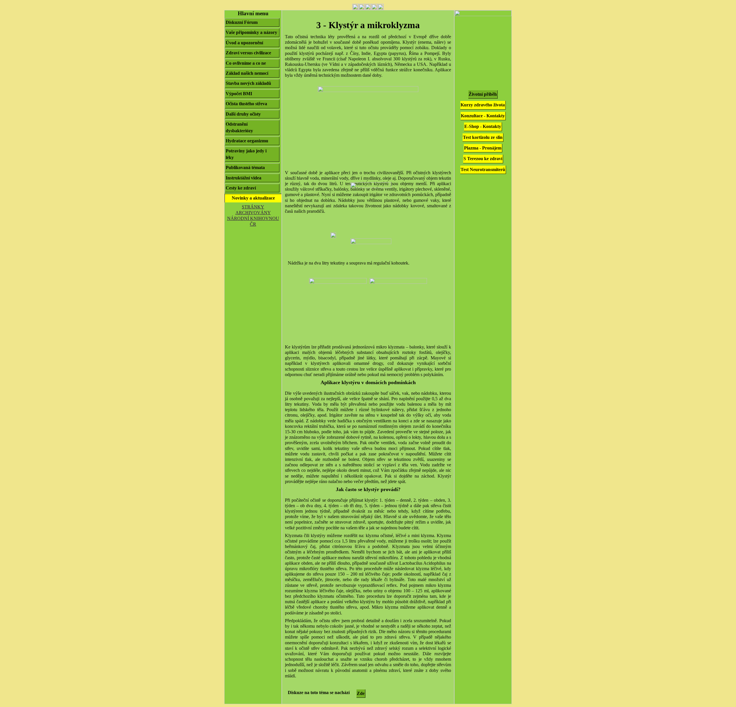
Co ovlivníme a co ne (246, 63)
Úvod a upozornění (244, 42)
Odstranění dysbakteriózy (239, 127)
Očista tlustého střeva (246, 103)
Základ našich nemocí (247, 73)
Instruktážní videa (243, 177)
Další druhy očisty (243, 114)
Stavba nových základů (248, 83)
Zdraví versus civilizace (248, 52)
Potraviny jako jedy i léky (246, 154)
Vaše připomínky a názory (251, 32)
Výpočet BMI (239, 93)
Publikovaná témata (245, 167)
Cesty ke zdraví (241, 187)
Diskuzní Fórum (242, 22)
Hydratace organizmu (247, 140)
